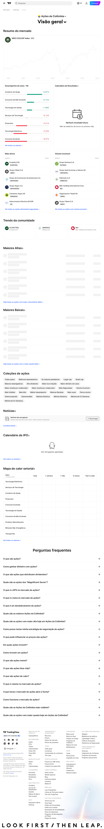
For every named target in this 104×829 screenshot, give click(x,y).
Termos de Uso (50, 801)
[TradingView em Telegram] (8, 743)
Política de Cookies (51, 807)
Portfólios (32, 785)
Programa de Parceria (89, 755)
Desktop (31, 805)
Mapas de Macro (34, 794)
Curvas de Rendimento (33, 788)
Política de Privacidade (52, 805)
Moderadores (70, 747)
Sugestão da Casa (72, 758)
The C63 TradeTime (51, 794)
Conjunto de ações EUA (52, 766)
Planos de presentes (51, 742)
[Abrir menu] (4, 3)
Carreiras (48, 781)
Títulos (31, 746)
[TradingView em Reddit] (16, 743)
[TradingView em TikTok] (12, 743)
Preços (47, 738)
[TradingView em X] (4, 739)
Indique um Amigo (72, 738)
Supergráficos (33, 736)
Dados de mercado (51, 740)
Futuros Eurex (49, 764)
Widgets (84, 734)
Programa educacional (89, 757)
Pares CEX (32, 751)
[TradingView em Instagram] (16, 739)
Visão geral (48, 749)
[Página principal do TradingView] (9, 3)
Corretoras (48, 751)
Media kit (48, 783)
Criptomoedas (33, 749)
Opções (31, 792)
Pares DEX (32, 753)
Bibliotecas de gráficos (89, 736)
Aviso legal (48, 803)
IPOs (30, 779)
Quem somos (49, 772)
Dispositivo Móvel (34, 802)
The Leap (48, 755)
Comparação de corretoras (54, 753)
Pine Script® (33, 796)
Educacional (70, 755)
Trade (68, 753)
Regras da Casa (71, 745)
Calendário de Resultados (66, 86)
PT (81, 3)
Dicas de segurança (51, 812)
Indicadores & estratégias (70, 765)
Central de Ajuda (50, 779)
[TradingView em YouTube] (12, 739)
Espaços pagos (71, 773)
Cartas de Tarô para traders (54, 792)
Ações (31, 742)
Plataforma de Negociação (91, 743)
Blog (46, 777)
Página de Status (50, 818)
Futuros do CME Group (52, 762)
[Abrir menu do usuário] (86, 3)
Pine (30, 755)
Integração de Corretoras (90, 753)
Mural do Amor (71, 736)
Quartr (12, 773)
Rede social (70, 734)
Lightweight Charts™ (88, 738)
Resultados (32, 775)
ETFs (30, 744)
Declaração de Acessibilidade (54, 810)
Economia (32, 772)
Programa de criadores (70, 741)
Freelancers (70, 770)
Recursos (48, 736)
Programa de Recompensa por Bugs (53, 815)
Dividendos (32, 777)
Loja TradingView (50, 790)
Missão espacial (50, 775)
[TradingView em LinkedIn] (4, 743)
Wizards (69, 768)
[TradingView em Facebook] (8, 739)
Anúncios (85, 751)
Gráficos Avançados (88, 741)
